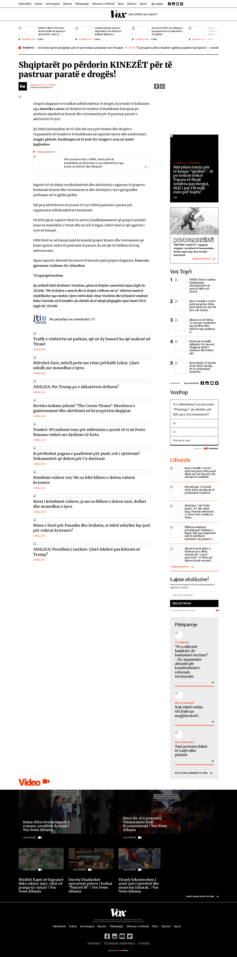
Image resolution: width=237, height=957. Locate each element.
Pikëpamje (82, 3)
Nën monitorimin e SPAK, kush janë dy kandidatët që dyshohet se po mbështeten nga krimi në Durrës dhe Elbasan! (93, 163)
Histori (131, 3)
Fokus (39, 3)
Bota (121, 3)
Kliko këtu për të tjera (201, 259)
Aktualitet (25, 3)
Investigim (53, 3)
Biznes (67, 3)
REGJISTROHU (182, 603)
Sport (143, 3)
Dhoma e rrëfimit (103, 3)
